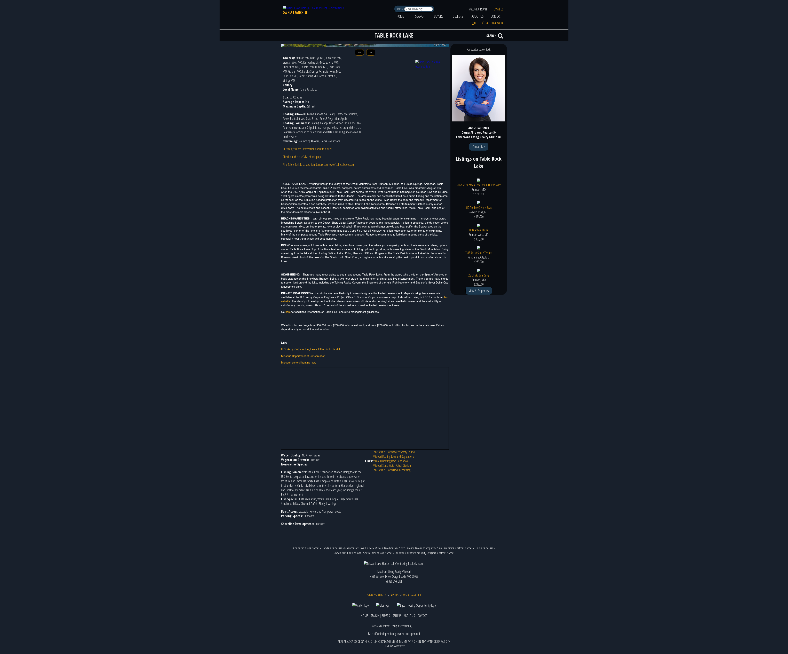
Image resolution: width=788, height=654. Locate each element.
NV (428, 641)
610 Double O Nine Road (478, 207)
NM (424, 641)
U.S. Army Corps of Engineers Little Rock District (310, 349)
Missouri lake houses (386, 548)
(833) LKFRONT (478, 9)
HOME (400, 16)
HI (366, 641)
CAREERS (394, 595)
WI (395, 646)
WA (391, 646)
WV (399, 646)
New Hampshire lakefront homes (454, 548)
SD (445, 641)
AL (342, 641)
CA (351, 641)
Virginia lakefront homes (441, 553)
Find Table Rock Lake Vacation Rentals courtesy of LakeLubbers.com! (319, 164)
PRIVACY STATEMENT (377, 595)
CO (355, 641)
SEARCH (420, 16)
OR (438, 641)
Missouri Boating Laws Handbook (390, 461)
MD (389, 641)
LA (385, 641)
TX (449, 641)
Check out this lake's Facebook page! (302, 156)
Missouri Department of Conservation (303, 356)
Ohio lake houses (484, 548)
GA (362, 641)
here (288, 312)
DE (358, 641)
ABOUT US (478, 16)
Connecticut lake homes (306, 548)
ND (413, 641)
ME (393, 641)
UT (385, 646)
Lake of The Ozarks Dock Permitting (391, 470)
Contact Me (478, 146)
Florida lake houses (332, 548)
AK (339, 641)
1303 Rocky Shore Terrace (478, 252)
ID (371, 641)
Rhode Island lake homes (347, 553)
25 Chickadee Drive (478, 275)
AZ (348, 641)
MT (409, 641)
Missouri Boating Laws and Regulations (393, 456)
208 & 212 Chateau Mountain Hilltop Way (479, 185)
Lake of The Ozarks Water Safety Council (394, 452)
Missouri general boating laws (298, 362)
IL (374, 641)
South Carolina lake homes (377, 553)
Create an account (493, 22)
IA (368, 641)
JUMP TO (400, 9)
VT (388, 646)
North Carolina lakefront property (417, 548)
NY (431, 641)
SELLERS (458, 16)
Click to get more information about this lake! (307, 149)
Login (473, 22)
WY (403, 646)
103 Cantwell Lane (478, 230)
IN (376, 641)
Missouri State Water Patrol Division (392, 465)
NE (417, 641)
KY (382, 641)
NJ (420, 641)
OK (434, 641)
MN (401, 641)
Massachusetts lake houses (358, 548)
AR (345, 641)
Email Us (499, 9)
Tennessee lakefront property (410, 553)
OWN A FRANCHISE (295, 12)
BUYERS (438, 16)
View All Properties (479, 290)
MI (397, 641)
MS (405, 641)
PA (442, 641)
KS (379, 641)
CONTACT (496, 16)
